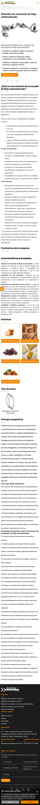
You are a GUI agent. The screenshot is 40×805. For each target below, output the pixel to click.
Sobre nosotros (6, 716)
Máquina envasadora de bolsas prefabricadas (17, 704)
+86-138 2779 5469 (31, 743)
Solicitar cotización (9, 75)
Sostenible (4, 721)
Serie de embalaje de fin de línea (12, 706)
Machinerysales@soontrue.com (12, 743)
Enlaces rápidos (7, 711)
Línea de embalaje (22, 7)
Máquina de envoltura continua (12, 698)
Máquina (11, 7)
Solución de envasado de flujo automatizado (18, 9)
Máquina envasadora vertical (11, 701)
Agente (3, 718)
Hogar (3, 7)
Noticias (4, 724)
